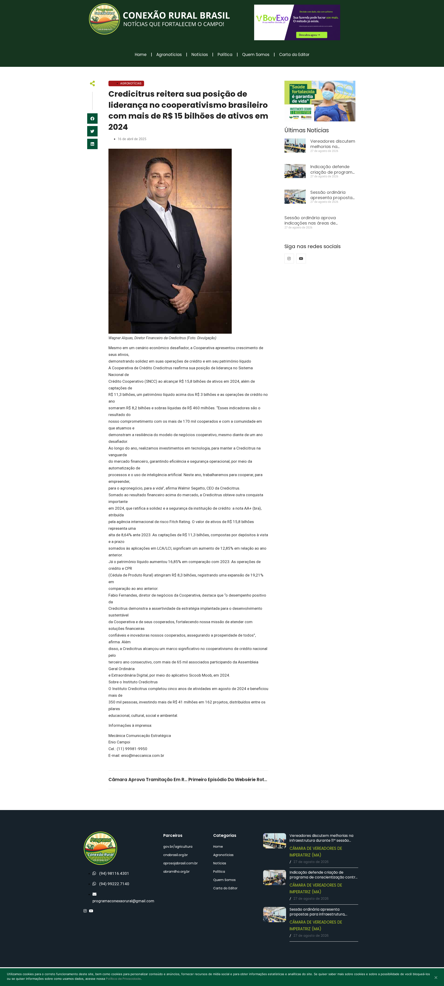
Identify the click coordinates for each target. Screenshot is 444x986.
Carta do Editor (294, 54)
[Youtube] (301, 258)
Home (141, 54)
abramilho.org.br (176, 871)
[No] (436, 978)
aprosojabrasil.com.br (180, 863)
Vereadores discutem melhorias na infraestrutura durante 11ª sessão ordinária (321, 840)
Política (225, 54)
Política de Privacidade (123, 979)
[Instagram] (289, 258)
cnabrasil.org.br (175, 855)
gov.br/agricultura (177, 846)
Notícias (199, 54)
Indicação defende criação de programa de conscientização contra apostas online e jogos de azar (324, 877)
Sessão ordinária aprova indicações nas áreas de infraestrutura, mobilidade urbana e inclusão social (319, 226)
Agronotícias (169, 54)
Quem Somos (255, 54)
